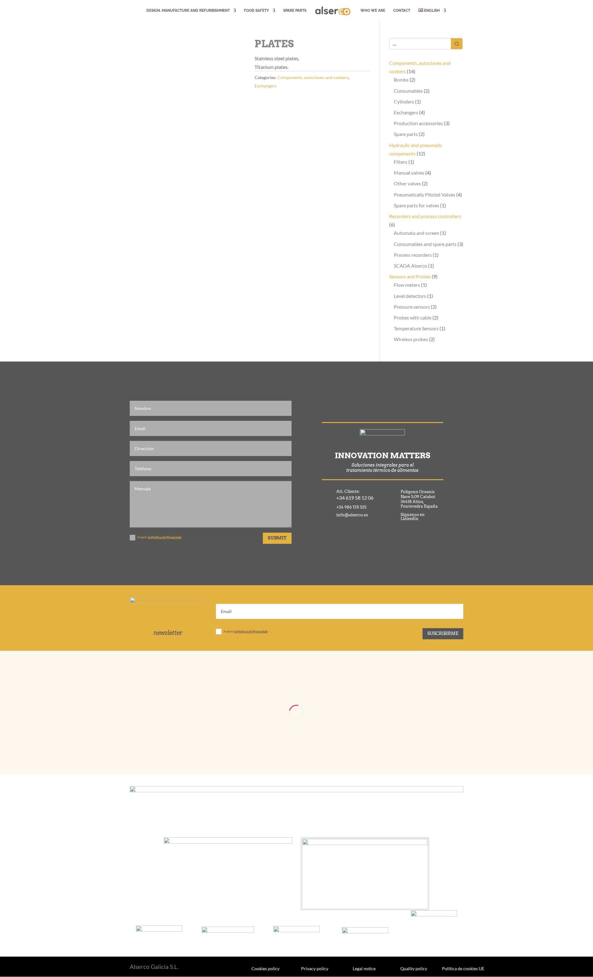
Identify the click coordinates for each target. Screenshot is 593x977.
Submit (277, 537)
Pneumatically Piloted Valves (424, 194)
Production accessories (418, 123)
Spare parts (406, 134)
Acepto (159, 537)
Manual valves (409, 173)
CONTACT (401, 10)
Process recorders (413, 255)
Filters (400, 162)
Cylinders (404, 101)
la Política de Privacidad (164, 537)
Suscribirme (442, 633)
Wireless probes (411, 339)
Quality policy (413, 968)
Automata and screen (416, 233)
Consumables (408, 91)
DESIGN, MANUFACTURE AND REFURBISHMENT (188, 10)
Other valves (407, 183)
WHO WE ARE (372, 10)
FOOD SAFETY (256, 10)
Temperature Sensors (416, 328)
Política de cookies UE (463, 968)
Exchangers (265, 85)
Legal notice (364, 968)
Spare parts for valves (416, 205)
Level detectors (410, 296)
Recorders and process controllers (425, 216)
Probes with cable (412, 317)
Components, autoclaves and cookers (312, 77)
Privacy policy (314, 968)
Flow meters (407, 285)
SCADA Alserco (410, 266)
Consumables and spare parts (425, 244)
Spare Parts (294, 10)
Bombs (401, 79)
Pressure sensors (412, 307)
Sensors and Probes (410, 276)
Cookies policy (265, 968)
